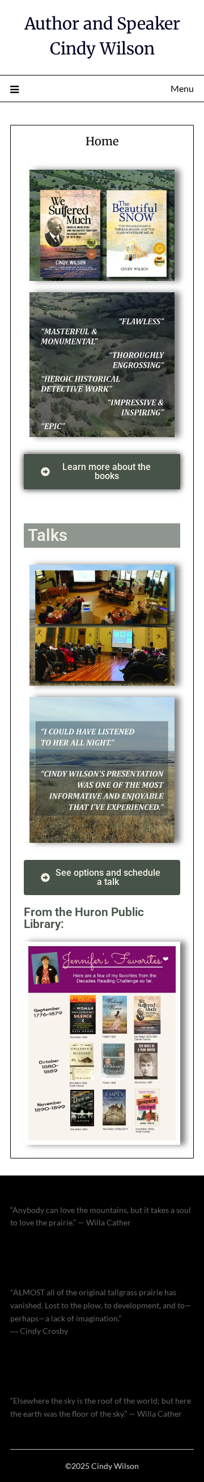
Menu (182, 88)
